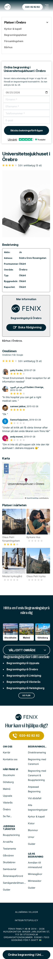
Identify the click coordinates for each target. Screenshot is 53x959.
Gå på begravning (35, 855)
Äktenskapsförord (13, 875)
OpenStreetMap (33, 498)
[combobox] (26, 649)
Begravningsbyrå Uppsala (23, 663)
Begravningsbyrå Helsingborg (25, 688)
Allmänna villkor (26, 912)
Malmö (6, 788)
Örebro (23, 269)
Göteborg (8, 782)
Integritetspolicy (26, 920)
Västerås (8, 802)
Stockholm (9, 775)
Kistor (31, 823)
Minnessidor (34, 880)
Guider (31, 843)
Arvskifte (8, 841)
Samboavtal (9, 869)
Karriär (6, 752)
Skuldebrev (9, 862)
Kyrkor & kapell (36, 816)
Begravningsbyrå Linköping (24, 675)
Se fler (26, 695)
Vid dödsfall (34, 798)
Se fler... (7, 816)
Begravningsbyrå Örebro (26, 318)
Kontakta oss (10, 759)
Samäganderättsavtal (15, 882)
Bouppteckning (11, 834)
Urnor (31, 837)
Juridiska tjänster (9, 827)
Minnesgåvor (35, 874)
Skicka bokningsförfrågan (26, 130)
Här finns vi (10, 769)
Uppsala (7, 795)
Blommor (33, 830)
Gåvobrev (8, 855)
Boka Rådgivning (30, 327)
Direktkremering (37, 752)
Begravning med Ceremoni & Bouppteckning (37, 775)
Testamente (9, 848)
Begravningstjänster (37, 746)
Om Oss (7, 746)
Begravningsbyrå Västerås (23, 681)
